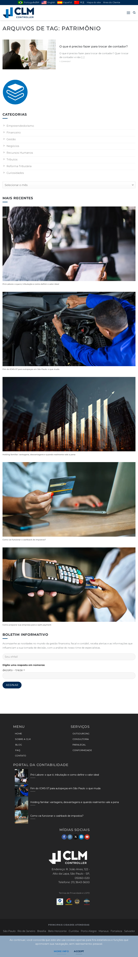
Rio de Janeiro (26, 931)
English (51, 2)
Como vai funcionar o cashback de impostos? (24, 540)
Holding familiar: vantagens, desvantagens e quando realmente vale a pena (39, 455)
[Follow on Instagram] (70, 837)
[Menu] (128, 13)
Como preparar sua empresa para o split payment (27, 625)
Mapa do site (94, 2)
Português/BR (31, 2)
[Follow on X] (75, 837)
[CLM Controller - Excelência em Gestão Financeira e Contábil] (19, 13)
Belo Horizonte (57, 931)
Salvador (129, 931)
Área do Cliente (111, 2)
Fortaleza (116, 931)
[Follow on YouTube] (87, 837)
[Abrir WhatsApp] (130, 948)
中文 (82, 2)
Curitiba (74, 931)
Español (67, 2)
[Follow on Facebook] (64, 837)
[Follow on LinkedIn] (81, 837)
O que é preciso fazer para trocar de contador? (93, 46)
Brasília (41, 931)
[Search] (134, 12)
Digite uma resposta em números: (24, 665)
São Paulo (9, 931)
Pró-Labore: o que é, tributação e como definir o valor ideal (31, 284)
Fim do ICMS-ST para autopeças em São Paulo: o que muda (31, 369)
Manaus (104, 931)
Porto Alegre (89, 931)
